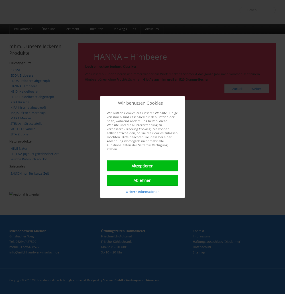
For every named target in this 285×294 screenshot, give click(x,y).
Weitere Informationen (142, 192)
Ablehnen (142, 180)
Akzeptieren (142, 165)
